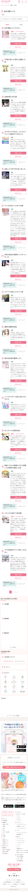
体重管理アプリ (20, 834)
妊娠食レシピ (5, 841)
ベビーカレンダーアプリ (21, 832)
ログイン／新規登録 (14, 869)
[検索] (22, 2)
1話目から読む (18, 43)
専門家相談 (5, 820)
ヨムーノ (18, 846)
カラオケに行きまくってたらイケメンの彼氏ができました (15, 133)
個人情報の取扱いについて (9, 882)
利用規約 (23, 884)
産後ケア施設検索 (6, 849)
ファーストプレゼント (21, 828)
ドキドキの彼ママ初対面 (13, 513)
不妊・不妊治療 (6, 832)
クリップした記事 (14, 715)
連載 (11, 5)
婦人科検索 (5, 853)
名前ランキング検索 (21, 814)
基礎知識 (4, 822)
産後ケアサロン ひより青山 (21, 850)
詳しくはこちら (21, 803)
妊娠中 (4, 826)
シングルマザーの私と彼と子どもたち (15, 397)
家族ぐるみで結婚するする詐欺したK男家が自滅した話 (15, 466)
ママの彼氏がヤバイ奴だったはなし (15, 551)
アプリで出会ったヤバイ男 (13, 292)
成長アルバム (5, 845)
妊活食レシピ (5, 843)
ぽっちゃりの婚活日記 (12, 430)
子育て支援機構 (20, 856)
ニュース (6, 5)
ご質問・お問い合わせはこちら (14, 767)
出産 (4, 828)
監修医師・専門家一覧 (8, 815)
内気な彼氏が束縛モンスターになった (15, 255)
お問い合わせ (13, 886)
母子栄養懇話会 (20, 860)
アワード (18, 816)
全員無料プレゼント (21, 826)
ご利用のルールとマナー (14, 758)
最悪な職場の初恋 (10, 327)
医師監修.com (20, 848)
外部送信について (19, 882)
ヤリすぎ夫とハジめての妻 (13, 205)
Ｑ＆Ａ (4, 834)
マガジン (18, 818)
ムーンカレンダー (20, 838)
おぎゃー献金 (19, 858)
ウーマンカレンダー (21, 840)
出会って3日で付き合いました (15, 169)
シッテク (18, 844)
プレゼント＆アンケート (21, 824)
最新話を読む (18, 47)
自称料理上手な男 (10, 97)
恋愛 (15, 5)
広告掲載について (16, 884)
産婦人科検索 (5, 851)
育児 (4, 830)
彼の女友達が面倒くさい (13, 358)
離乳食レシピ (5, 840)
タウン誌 (18, 820)
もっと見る (13, 647)
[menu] (25, 2)
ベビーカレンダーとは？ (11, 880)
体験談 (4, 836)
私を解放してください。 (12, 28)
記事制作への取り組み (8, 812)
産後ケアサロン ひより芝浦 (21, 852)
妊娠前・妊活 (5, 824)
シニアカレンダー (20, 842)
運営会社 (19, 880)
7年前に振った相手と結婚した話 (15, 60)
